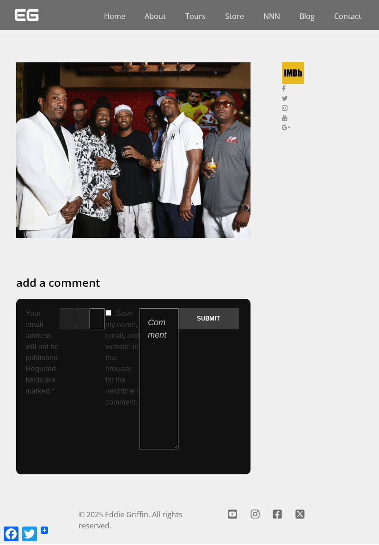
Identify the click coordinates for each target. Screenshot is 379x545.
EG (26, 15)
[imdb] (323, 73)
